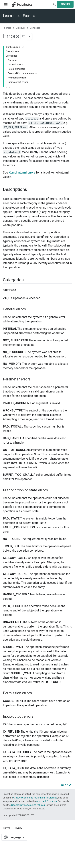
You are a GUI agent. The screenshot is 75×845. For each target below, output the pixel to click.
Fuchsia (7, 27)
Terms (6, 827)
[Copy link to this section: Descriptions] (30, 190)
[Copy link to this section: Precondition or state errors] (51, 490)
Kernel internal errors (22, 172)
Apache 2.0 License (46, 801)
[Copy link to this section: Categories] (27, 280)
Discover (20, 27)
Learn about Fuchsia (19, 16)
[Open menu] (5, 4)
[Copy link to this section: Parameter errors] (34, 379)
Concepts (35, 27)
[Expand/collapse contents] (23, 47)
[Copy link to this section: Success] (20, 290)
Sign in (65, 4)
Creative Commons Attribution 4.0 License (35, 797)
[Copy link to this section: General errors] (29, 309)
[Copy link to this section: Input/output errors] (37, 717)
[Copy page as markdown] (24, 36)
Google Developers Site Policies (28, 805)
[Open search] (54, 4)
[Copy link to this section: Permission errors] (35, 693)
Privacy (18, 827)
